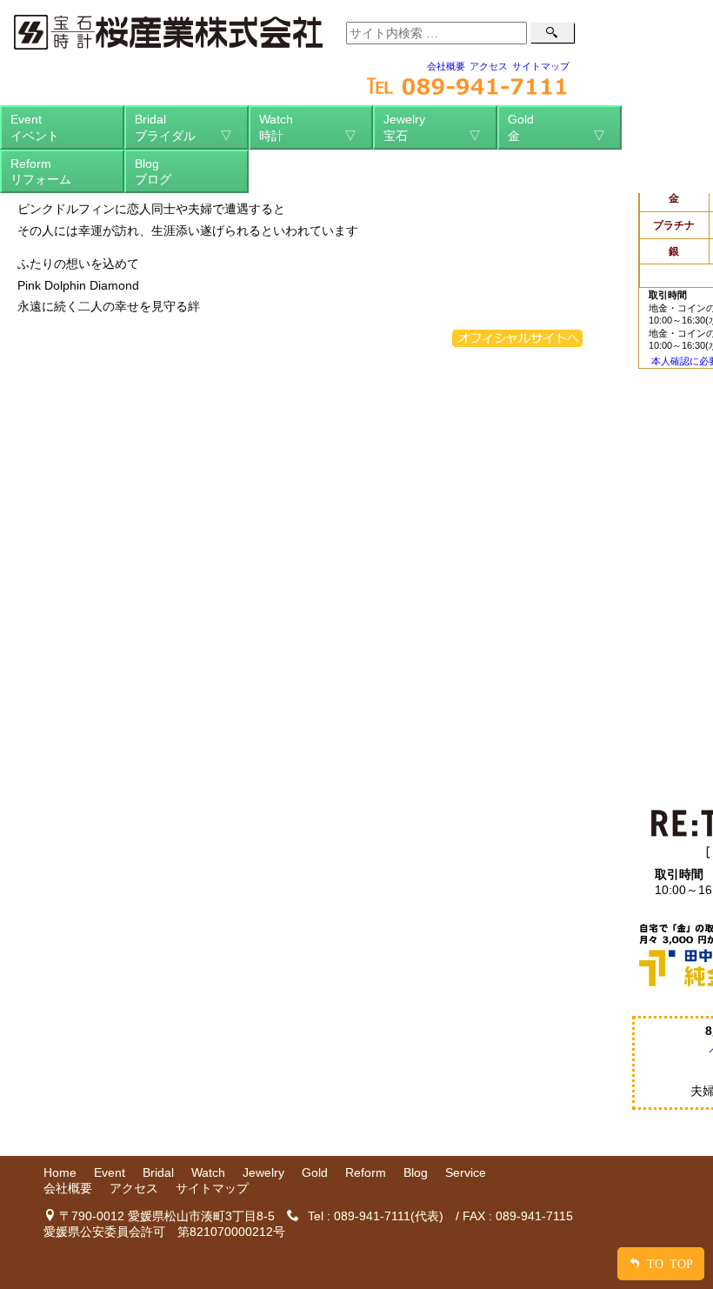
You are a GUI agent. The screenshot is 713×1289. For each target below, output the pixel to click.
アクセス (489, 66)
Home (60, 1172)
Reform (40, 171)
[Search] (552, 33)
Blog (153, 171)
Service (465, 1172)
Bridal (183, 127)
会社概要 (446, 66)
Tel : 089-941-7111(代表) (375, 1216)
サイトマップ (541, 66)
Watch (307, 127)
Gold (556, 127)
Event (34, 127)
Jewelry (432, 127)
